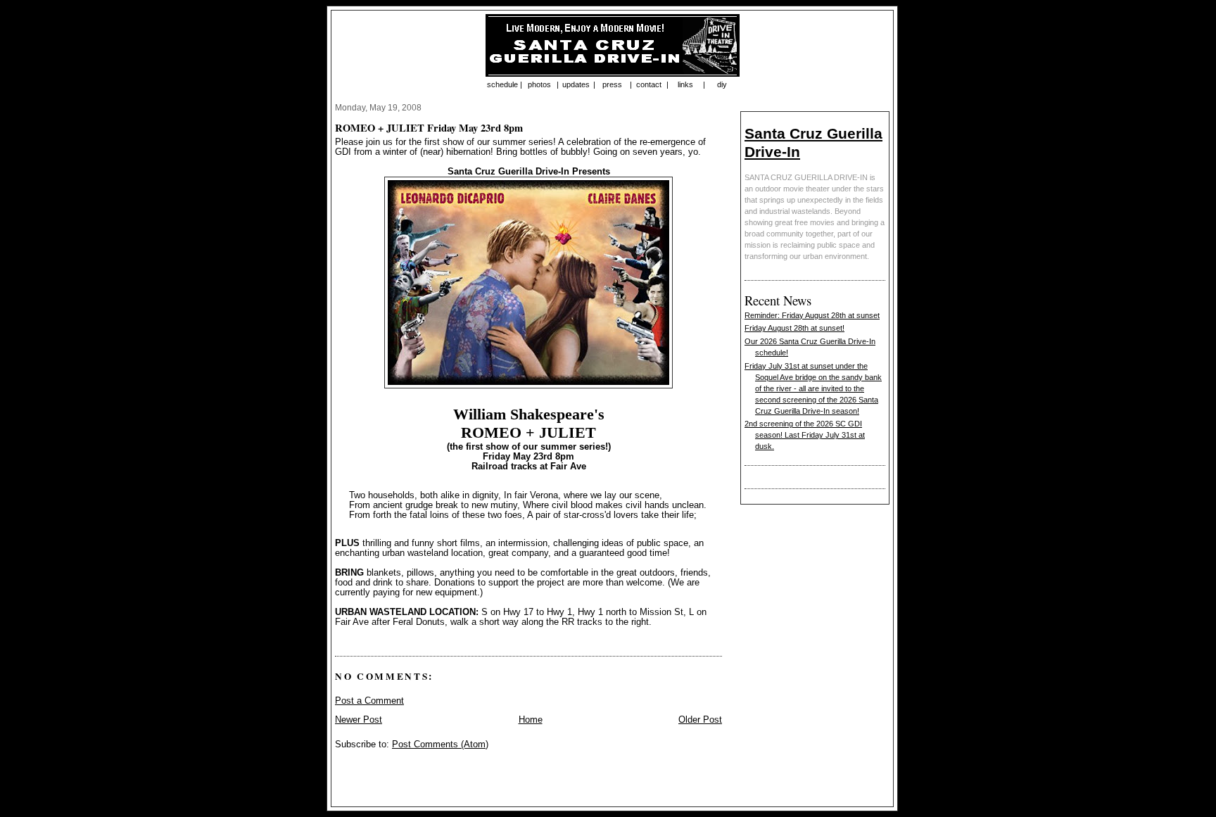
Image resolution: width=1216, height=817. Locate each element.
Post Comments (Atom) (440, 744)
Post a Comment (369, 701)
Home (531, 720)
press (612, 84)
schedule (502, 84)
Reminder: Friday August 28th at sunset (812, 315)
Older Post (700, 720)
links (685, 84)
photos (539, 84)
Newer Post (358, 720)
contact (648, 84)
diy (722, 84)
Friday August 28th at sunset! (794, 328)
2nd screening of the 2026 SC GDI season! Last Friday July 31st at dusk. (805, 434)
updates (576, 84)
